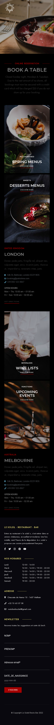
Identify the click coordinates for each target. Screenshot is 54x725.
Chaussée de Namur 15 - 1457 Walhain (24, 597)
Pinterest (19, 549)
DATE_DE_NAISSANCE (16, 675)
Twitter (10, 549)
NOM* (7, 635)
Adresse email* (12, 662)
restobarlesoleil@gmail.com (19, 609)
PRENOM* (9, 649)
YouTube (24, 549)
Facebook (5, 549)
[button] (26, 166)
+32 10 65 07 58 (15, 603)
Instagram (15, 549)
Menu (7, 18)
